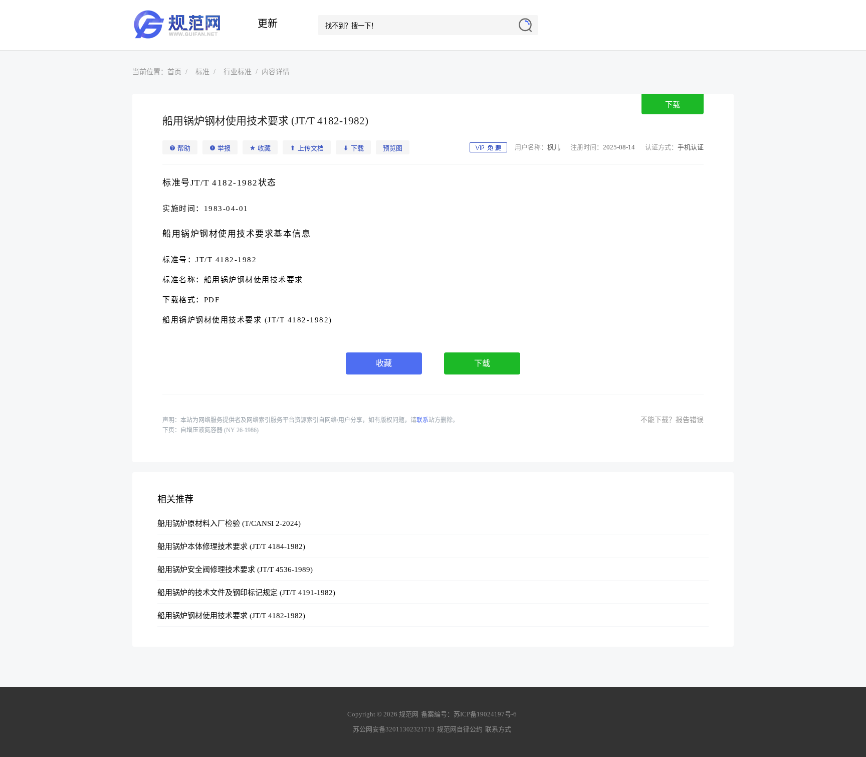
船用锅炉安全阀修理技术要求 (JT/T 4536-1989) (235, 569)
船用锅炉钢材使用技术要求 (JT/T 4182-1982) (231, 616)
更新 (268, 23)
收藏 (384, 363)
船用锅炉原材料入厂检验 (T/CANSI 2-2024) (229, 523)
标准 (202, 72)
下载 (672, 105)
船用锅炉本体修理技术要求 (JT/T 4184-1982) (231, 546)
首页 (174, 72)
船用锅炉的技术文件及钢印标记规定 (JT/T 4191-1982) (246, 593)
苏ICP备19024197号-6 (485, 714)
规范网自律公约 (460, 729)
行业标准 (238, 72)
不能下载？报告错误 (672, 420)
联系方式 (498, 729)
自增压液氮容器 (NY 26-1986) (219, 430)
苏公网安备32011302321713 (394, 729)
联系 (422, 420)
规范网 (182, 25)
